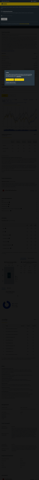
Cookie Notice (18, 76)
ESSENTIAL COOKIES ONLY (19, 79)
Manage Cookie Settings (10, 82)
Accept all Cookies (9, 79)
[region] (19, 78)
